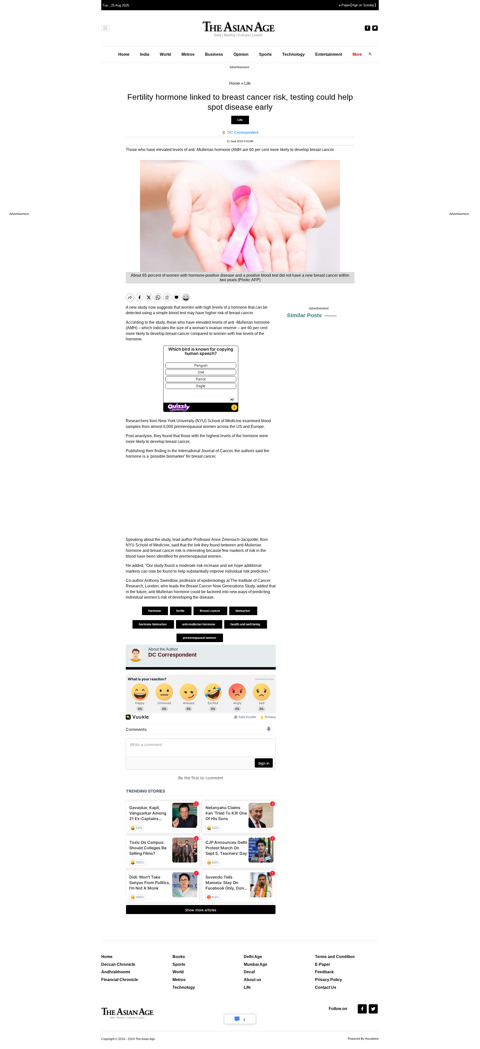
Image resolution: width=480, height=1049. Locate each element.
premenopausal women (200, 638)
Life (240, 120)
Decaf (249, 972)
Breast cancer (210, 611)
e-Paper (344, 5)
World (165, 54)
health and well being (245, 624)
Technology (293, 54)
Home (124, 54)
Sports (265, 54)
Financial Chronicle (119, 980)
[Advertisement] (201, 498)
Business (214, 54)
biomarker (243, 611)
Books (178, 957)
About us (252, 980)
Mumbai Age (255, 964)
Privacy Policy (328, 980)
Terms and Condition (335, 957)
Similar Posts (304, 315)
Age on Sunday (363, 5)
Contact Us (325, 987)
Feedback (324, 972)
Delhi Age (253, 957)
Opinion (241, 54)
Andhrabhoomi (115, 972)
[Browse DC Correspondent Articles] (135, 654)
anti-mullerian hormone (199, 624)
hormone (155, 611)
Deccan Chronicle (118, 964)
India (144, 54)
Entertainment (328, 54)
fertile (180, 611)
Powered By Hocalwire (363, 1039)
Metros (188, 54)
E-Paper (322, 964)
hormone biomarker (153, 624)
